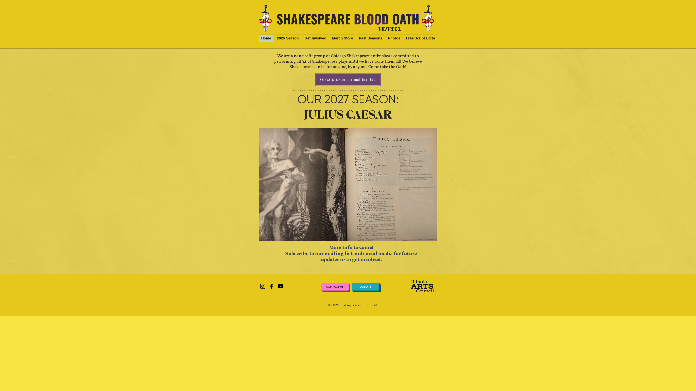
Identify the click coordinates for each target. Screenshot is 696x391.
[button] (370, 38)
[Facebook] (271, 286)
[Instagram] (262, 286)
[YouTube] (280, 286)
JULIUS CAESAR (348, 115)
